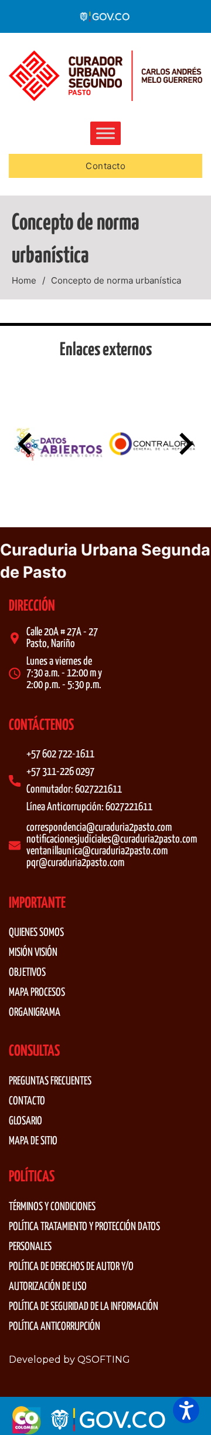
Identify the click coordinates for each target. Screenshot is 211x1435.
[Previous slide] (26, 444)
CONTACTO (27, 1101)
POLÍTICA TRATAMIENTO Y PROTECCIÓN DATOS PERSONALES (84, 1236)
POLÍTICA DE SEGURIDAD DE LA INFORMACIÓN (83, 1306)
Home (24, 280)
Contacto (105, 165)
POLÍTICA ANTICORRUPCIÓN (54, 1326)
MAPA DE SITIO (33, 1141)
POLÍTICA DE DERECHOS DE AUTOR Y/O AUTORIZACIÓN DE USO (71, 1276)
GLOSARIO (25, 1121)
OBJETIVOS (27, 972)
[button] (186, 1410)
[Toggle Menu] (105, 133)
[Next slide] (184, 444)
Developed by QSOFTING (69, 1359)
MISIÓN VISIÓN (33, 952)
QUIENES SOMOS (36, 932)
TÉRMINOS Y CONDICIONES (52, 1206)
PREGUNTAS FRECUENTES (50, 1081)
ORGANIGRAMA (34, 1012)
